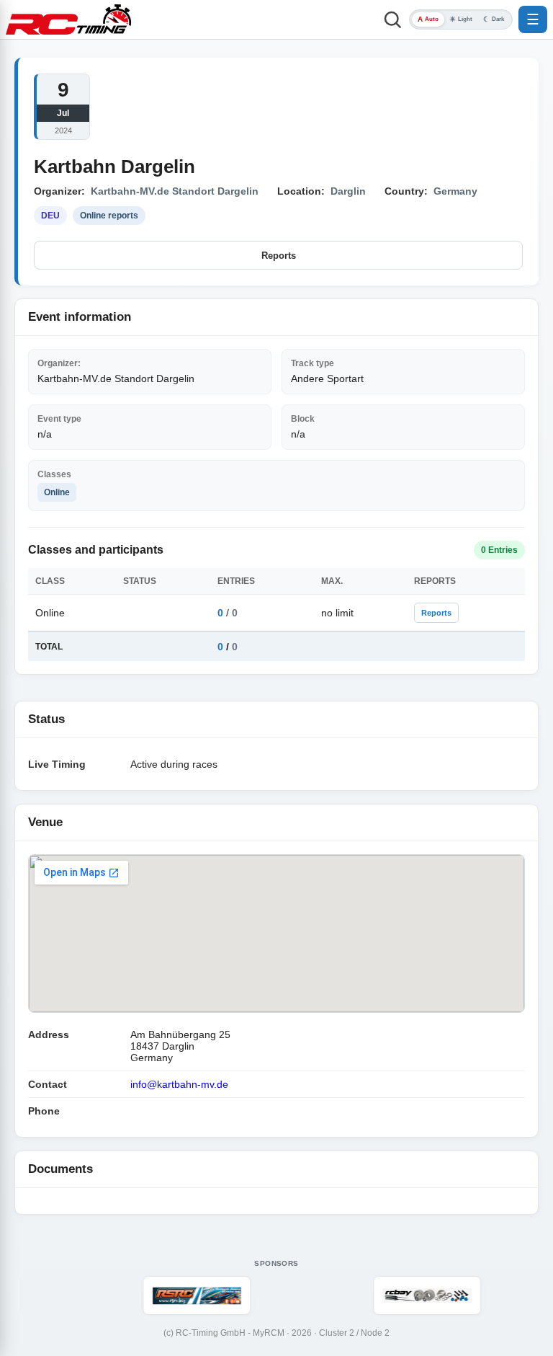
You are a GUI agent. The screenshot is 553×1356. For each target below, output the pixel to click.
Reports (278, 255)
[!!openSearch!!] (392, 19)
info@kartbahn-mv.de (179, 1084)
